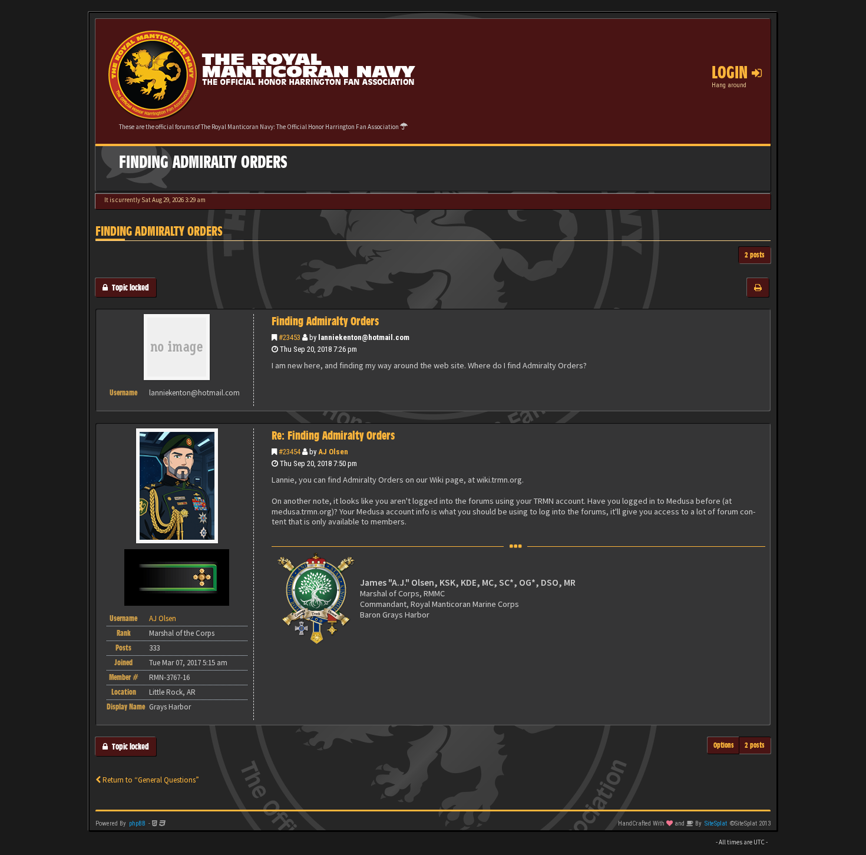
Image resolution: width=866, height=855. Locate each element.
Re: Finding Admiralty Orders (333, 435)
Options (723, 745)
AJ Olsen (333, 451)
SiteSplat (716, 823)
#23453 (289, 337)
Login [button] (732, 72)
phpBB (137, 823)
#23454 (289, 451)
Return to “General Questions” (150, 780)
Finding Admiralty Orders (159, 231)
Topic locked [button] (128, 287)
